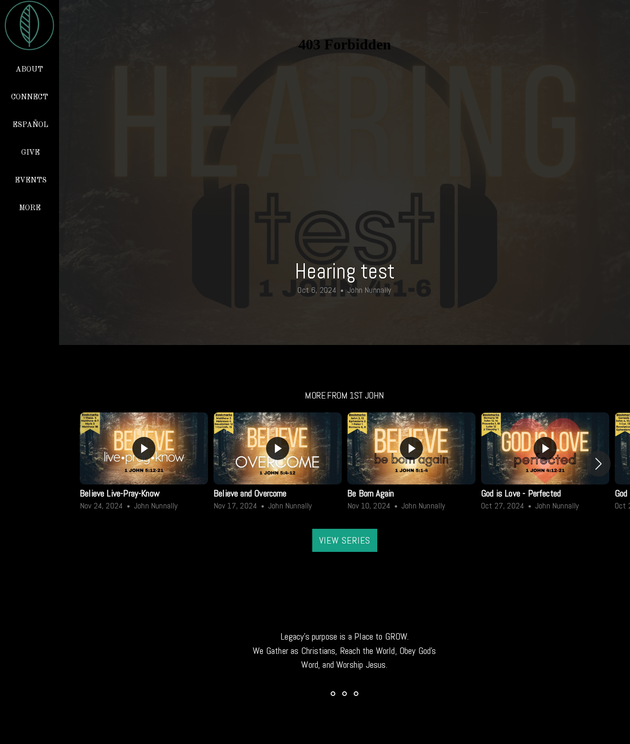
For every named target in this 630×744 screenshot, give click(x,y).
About (30, 69)
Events (31, 180)
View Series (344, 540)
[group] (144, 463)
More (30, 208)
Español (30, 125)
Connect (30, 97)
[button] (598, 464)
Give (30, 153)
